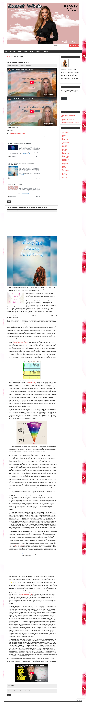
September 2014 (65, 170)
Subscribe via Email (65, 87)
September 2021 (65, 142)
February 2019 (65, 153)
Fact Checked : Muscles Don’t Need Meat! (70, 122)
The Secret (32, 294)
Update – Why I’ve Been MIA (68, 119)
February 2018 (65, 159)
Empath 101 (64, 118)
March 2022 (64, 136)
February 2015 (65, 167)
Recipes (31, 51)
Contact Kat (45, 51)
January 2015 (65, 169)
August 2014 (65, 171)
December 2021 (65, 139)
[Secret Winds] (43, 43)
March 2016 (64, 162)
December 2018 (65, 156)
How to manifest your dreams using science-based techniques (27, 208)
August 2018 (65, 157)
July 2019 (64, 150)
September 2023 (65, 132)
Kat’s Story (12, 51)
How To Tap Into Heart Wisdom (69, 120)
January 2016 (65, 163)
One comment (28, 65)
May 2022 (64, 135)
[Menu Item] (70, 45)
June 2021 (64, 143)
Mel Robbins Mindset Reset (26, 594)
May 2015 (64, 166)
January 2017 (65, 160)
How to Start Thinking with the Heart (20, 342)
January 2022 (65, 138)
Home (6, 51)
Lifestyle (38, 51)
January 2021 (65, 146)
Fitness (25, 51)
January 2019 (65, 155)
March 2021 (64, 145)
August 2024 (65, 131)
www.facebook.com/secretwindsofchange (16, 133)
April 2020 (64, 148)
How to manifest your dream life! (18, 63)
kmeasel (22, 65)
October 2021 (65, 141)
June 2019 (64, 152)
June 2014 (64, 174)
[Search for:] (60, 45)
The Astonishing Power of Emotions (16, 545)
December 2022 (65, 133)
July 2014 (64, 173)
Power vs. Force (31, 382)
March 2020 (64, 149)
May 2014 (64, 176)
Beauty (19, 51)
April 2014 (64, 177)
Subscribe (64, 98)
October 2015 (65, 164)
